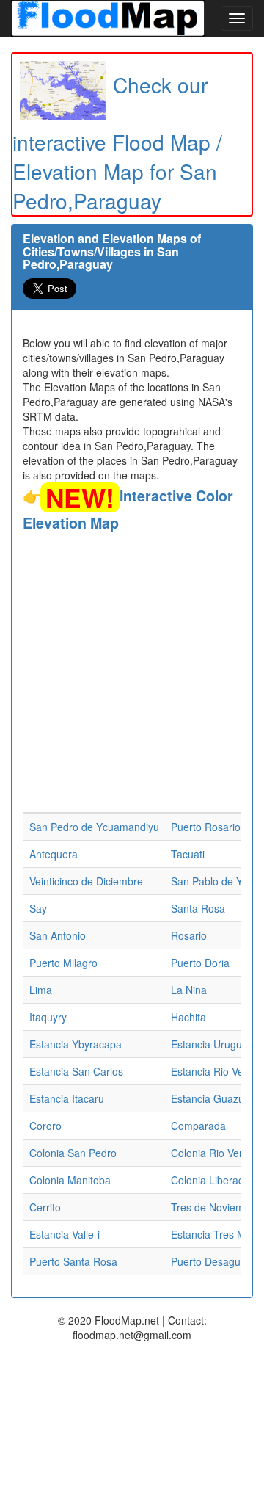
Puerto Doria (200, 962)
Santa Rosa (198, 908)
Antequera (53, 854)
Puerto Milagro (63, 962)
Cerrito (45, 1207)
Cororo (45, 1125)
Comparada (198, 1125)
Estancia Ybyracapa (75, 1044)
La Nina (189, 989)
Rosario (189, 935)
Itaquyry (48, 1017)
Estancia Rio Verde (215, 1071)
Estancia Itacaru (66, 1098)
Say (38, 908)
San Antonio (57, 935)
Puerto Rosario (206, 826)
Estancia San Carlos (76, 1071)
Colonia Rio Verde (212, 1152)
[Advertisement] (132, 672)
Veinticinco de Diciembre (86, 881)
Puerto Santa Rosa (73, 1261)
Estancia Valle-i (64, 1234)
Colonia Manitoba (70, 1180)
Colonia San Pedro (73, 1152)
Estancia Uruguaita (215, 1044)
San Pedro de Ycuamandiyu (94, 826)
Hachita (188, 1017)
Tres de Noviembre (215, 1207)
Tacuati (188, 854)
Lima (40, 989)
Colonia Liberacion (214, 1180)
